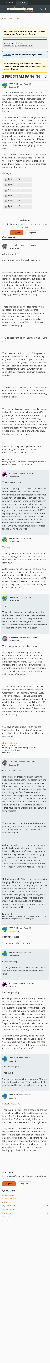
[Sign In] (46, 9)
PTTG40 (12, 84)
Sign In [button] (17, 232)
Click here (7, 54)
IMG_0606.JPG (14, 179)
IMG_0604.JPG (14, 190)
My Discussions (8, 1209)
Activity (5, 1202)
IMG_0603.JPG (14, 195)
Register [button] (32, 232)
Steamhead (13, 637)
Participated (7, 1220)
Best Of (5, 1216)
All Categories (8, 1195)
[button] (46, 77)
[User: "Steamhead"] (4, 638)
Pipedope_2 (13, 473)
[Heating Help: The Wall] (20, 9)
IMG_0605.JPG (14, 184)
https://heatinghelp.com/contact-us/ (18, 45)
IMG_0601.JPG (14, 206)
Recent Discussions (10, 1198)
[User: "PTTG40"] (4, 85)
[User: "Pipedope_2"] (4, 474)
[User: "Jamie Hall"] (4, 246)
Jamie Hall (13, 245)
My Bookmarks (25, 1206)
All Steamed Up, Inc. (9, 743)
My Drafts (25, 1213)
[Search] (41, 9)
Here (15, 31)
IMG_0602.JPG (14, 200)
